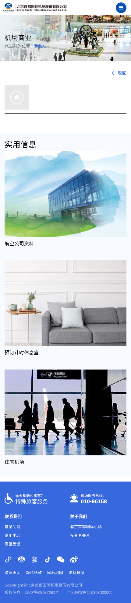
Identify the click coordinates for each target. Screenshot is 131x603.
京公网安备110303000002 (89, 592)
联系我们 (13, 516)
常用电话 (12, 536)
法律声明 (12, 573)
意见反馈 (12, 544)
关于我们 (78, 516)
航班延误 (76, 573)
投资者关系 (80, 536)
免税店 (40, 46)
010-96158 (94, 501)
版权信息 (12, 592)
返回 (122, 73)
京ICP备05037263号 (41, 592)
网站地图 (55, 573)
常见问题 (12, 527)
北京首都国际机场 (86, 527)
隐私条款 (34, 573)
